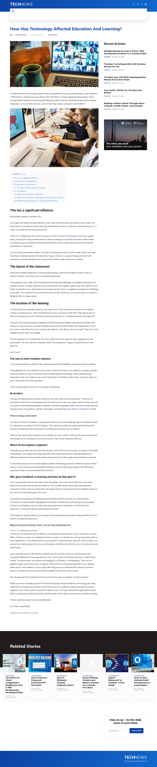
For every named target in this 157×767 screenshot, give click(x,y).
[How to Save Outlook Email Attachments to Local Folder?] (142, 663)
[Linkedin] (137, 4)
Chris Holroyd (21, 35)
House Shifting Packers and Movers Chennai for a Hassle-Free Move (91, 682)
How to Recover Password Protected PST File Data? (39, 681)
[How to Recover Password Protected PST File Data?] (40, 663)
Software (10, 675)
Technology (52, 35)
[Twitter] (141, 4)
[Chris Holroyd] (11, 35)
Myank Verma (87, 691)
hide (23, 174)
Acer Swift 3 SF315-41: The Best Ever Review (123, 91)
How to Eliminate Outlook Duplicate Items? (65, 681)
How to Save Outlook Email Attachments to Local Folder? (142, 681)
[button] (13, 11)
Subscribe (136, 731)
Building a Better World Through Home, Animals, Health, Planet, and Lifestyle (124, 104)
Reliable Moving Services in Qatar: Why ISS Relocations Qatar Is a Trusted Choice (125, 52)
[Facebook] (134, 4)
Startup (107, 70)
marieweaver (10, 696)
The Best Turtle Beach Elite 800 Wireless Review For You (125, 65)
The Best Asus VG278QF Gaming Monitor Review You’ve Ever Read (125, 78)
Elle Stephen (35, 688)
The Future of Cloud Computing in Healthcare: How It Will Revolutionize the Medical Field (14, 685)
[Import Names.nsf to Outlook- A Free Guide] (117, 663)
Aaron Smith (112, 688)
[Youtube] (145, 4)
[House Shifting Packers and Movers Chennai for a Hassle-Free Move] (91, 663)
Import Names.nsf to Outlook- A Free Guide (116, 681)
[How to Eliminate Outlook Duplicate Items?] (65, 663)
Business (107, 57)
